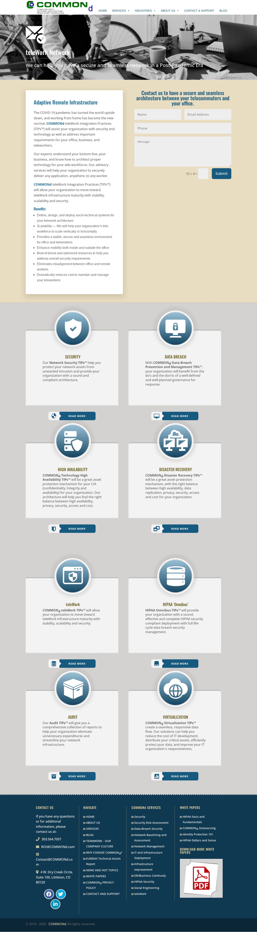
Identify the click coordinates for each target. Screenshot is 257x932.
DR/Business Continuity (150, 875)
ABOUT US (93, 823)
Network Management (149, 846)
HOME (90, 817)
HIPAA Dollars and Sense (199, 840)
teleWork (140, 894)
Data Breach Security (148, 829)
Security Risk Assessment (151, 823)
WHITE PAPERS (96, 876)
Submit (221, 173)
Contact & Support (199, 10)
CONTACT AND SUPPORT (103, 894)
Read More (77, 416)
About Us (168, 10)
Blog (223, 10)
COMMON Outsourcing (199, 828)
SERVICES (92, 829)
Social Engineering (146, 888)
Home (103, 10)
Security (139, 817)
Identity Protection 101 (198, 834)
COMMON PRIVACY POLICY (100, 885)
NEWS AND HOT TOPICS (102, 870)
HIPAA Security (144, 881)
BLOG (90, 835)
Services (119, 10)
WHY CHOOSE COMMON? (104, 853)
